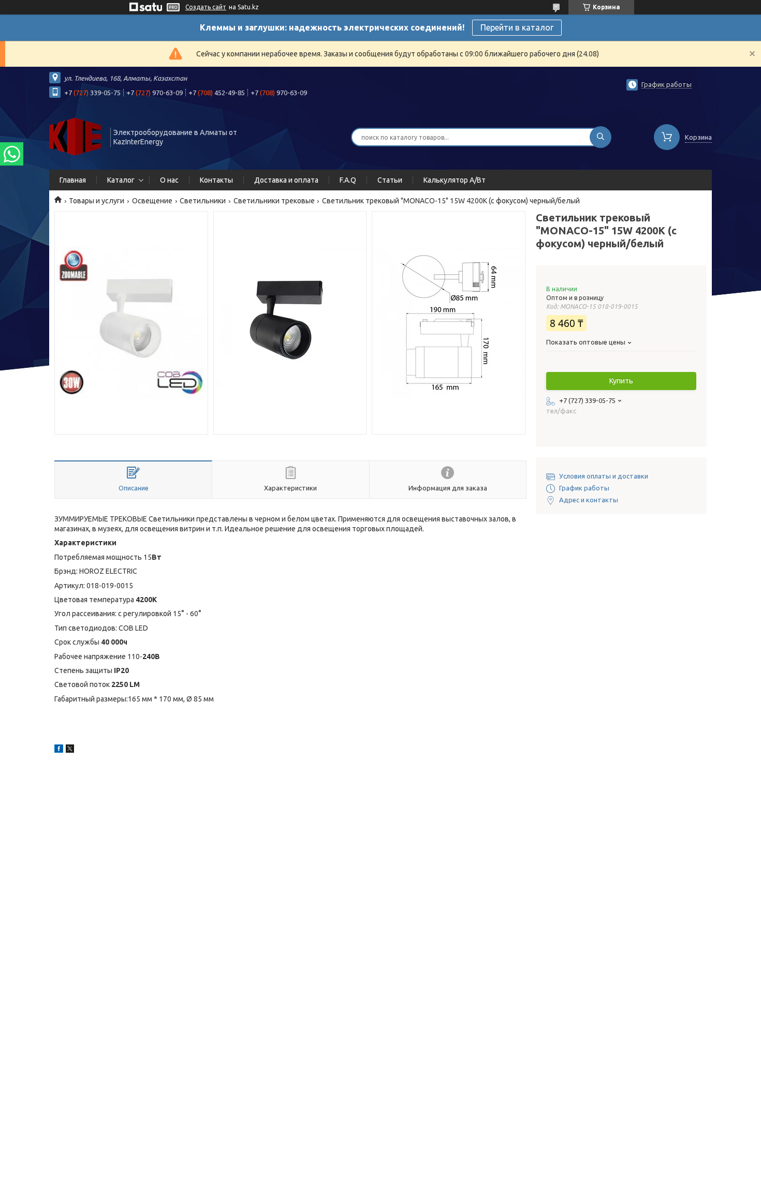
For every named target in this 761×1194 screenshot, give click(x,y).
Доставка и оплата (286, 180)
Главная (73, 180)
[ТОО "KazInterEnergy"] (75, 136)
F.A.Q (348, 180)
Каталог (121, 180)
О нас (169, 180)
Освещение (152, 201)
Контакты (216, 180)
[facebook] (58, 750)
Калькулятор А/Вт (454, 180)
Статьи (389, 180)
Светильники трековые (274, 201)
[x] (70, 750)
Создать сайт (205, 7)
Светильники (203, 201)
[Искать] (600, 137)
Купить (621, 381)
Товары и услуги (96, 201)
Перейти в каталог (516, 27)
